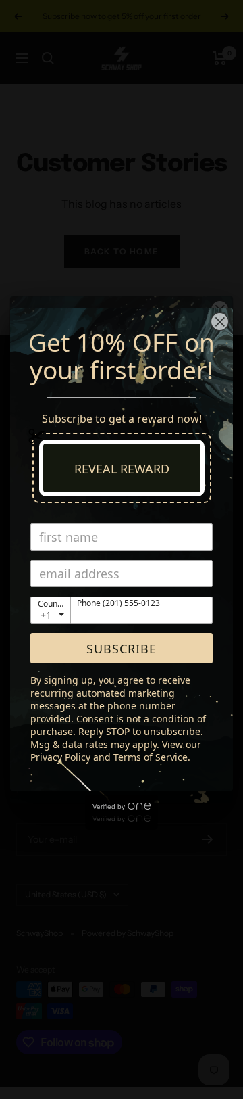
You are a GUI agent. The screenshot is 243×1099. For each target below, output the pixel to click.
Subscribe (121, 648)
